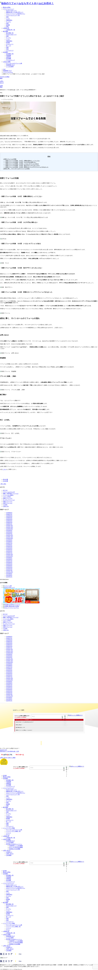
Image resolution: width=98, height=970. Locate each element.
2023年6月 (9, 544)
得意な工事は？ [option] (19, 724)
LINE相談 (8, 855)
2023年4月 (9, 548)
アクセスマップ (10, 60)
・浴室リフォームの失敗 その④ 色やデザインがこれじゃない (21, 165)
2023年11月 (9, 536)
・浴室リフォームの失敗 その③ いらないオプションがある (21, 163)
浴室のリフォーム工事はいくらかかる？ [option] (24, 730)
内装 (7, 26)
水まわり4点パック (11, 10)
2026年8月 (9, 512)
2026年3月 (9, 520)
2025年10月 (9, 528)
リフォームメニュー (8, 9)
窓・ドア (8, 45)
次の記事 (5, 481)
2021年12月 (9, 572)
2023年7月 (9, 543)
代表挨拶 (8, 55)
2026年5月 (9, 517)
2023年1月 (9, 552)
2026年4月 (9, 519)
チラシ (8, 834)
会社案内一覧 (9, 53)
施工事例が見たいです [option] (20, 727)
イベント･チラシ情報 (9, 828)
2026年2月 (9, 522)
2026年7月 (9, 514)
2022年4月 (9, 565)
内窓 (7, 23)
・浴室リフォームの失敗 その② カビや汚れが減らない (19, 162)
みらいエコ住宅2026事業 (16, 847)
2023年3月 (9, 549)
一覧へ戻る (3, 484)
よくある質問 (9, 66)
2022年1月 (9, 570)
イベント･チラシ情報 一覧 (13, 831)
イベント (8, 833)
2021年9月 (9, 573)
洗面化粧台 (9, 20)
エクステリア (9, 50)
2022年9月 (9, 557)
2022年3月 (9, 567)
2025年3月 (9, 533)
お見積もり (9, 852)
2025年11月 (9, 527)
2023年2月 (9, 551)
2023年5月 (9, 546)
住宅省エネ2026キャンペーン (14, 844)
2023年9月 (9, 540)
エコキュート (9, 44)
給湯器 (8, 25)
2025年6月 (9, 530)
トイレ (8, 18)
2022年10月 (9, 556)
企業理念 (8, 57)
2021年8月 (9, 575)
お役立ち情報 (6, 61)
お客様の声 (6, 28)
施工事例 (5, 31)
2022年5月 (9, 564)
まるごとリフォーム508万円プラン (15, 13)
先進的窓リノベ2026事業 (16, 845)
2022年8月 (9, 559)
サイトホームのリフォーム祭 (14, 63)
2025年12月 (9, 525)
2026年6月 (9, 516)
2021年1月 (9, 576)
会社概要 (8, 58)
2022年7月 (9, 560)
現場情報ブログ (10, 65)
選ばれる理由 (6, 7)
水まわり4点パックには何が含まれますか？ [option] (25, 722)
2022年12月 (9, 554)
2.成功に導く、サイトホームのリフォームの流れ (16, 168)
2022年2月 (9, 568)
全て (5, 490)
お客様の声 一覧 (10, 29)
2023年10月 (9, 538)
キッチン (8, 21)
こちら (4, 469)
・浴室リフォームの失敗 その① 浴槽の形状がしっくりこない (21, 160)
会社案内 (5, 52)
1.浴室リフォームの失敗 (9, 159)
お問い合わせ (6, 850)
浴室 (7, 17)
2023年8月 (9, 541)
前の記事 (5, 479)
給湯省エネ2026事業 (14, 849)
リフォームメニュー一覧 (13, 15)
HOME (5, 775)
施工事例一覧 (9, 33)
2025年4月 (9, 532)
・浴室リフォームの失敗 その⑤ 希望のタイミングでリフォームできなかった (25, 167)
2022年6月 (9, 562)
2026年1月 (9, 524)
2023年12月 (9, 535)
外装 (7, 49)
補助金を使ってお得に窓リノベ (14, 12)
